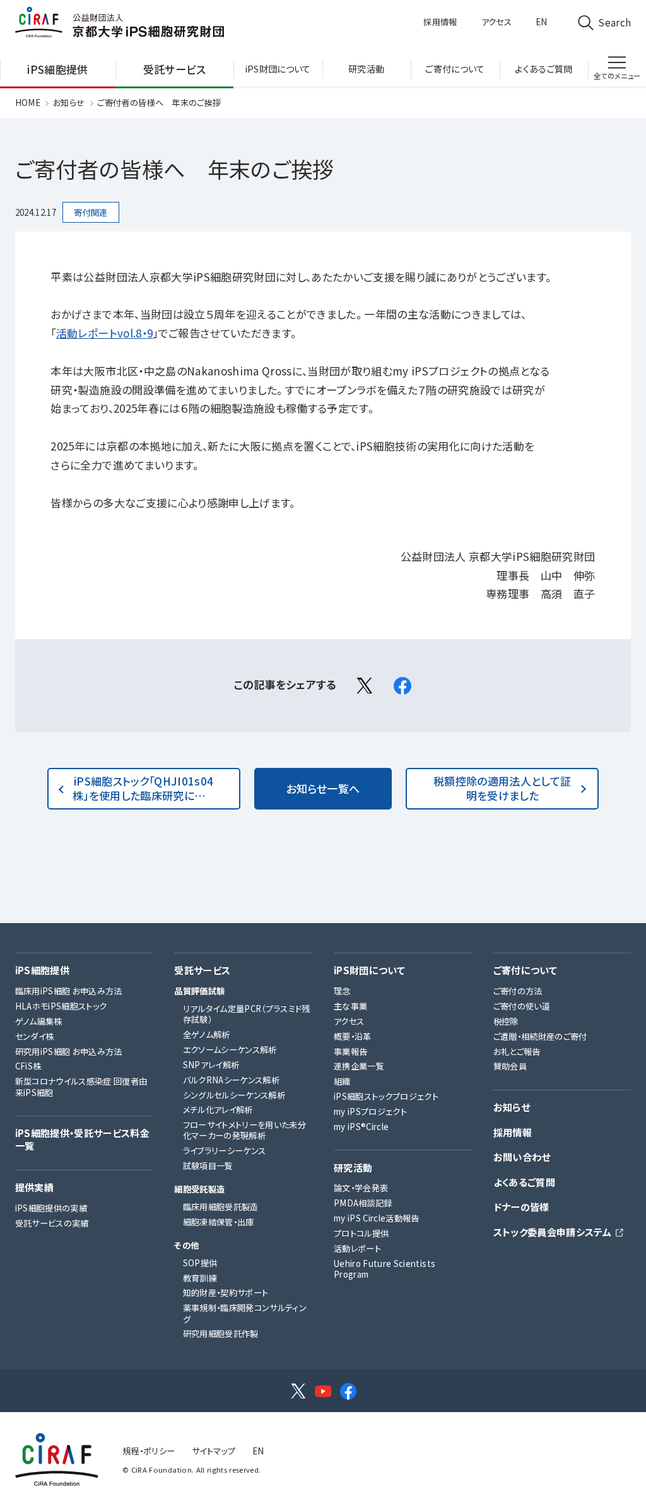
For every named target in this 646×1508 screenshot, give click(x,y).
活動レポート (357, 1248)
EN (542, 22)
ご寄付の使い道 (521, 1006)
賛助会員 (510, 1066)
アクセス (496, 22)
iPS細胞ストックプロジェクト (386, 1096)
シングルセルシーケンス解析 (234, 1095)
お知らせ (69, 103)
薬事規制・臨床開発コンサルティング (245, 1313)
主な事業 (350, 1006)
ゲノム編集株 (38, 1021)
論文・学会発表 (361, 1187)
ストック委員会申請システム (552, 1232)
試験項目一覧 (208, 1165)
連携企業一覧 (359, 1066)
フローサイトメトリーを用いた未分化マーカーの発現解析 (244, 1130)
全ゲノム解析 (206, 1034)
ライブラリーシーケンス (224, 1150)
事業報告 (350, 1051)
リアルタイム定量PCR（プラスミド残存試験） (246, 1014)
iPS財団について (369, 970)
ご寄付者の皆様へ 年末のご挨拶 (159, 103)
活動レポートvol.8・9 (104, 333)
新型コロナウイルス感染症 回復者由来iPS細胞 (81, 1086)
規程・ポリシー (148, 1451)
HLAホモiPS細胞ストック (61, 1006)
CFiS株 (28, 1066)
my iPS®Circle (361, 1126)
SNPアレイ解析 (211, 1064)
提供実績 (34, 1187)
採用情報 (440, 22)
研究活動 (353, 1168)
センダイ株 (34, 1036)
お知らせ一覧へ (323, 788)
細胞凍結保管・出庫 (218, 1221)
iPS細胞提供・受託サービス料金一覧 (82, 1139)
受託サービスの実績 (52, 1223)
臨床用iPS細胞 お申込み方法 (68, 991)
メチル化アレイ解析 (218, 1109)
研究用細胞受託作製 (221, 1333)
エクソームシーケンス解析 (230, 1049)
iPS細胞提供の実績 (51, 1208)
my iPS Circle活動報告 (377, 1218)
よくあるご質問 (524, 1182)
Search (614, 22)
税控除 (506, 1021)
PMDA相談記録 (363, 1203)
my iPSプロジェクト (370, 1111)
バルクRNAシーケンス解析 (231, 1080)
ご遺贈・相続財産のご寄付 (540, 1036)
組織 (342, 1081)
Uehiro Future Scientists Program (384, 1269)
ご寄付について (525, 970)
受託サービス (202, 970)
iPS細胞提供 (42, 970)
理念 (342, 991)
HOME (27, 103)
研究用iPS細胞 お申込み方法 (68, 1051)
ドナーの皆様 (521, 1207)
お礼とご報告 (517, 1051)
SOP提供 (200, 1263)
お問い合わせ (522, 1157)
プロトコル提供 (361, 1233)
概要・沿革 (353, 1036)
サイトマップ (213, 1451)
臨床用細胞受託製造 (221, 1206)
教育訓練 (199, 1278)
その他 (186, 1245)
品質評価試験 (199, 991)
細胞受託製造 (199, 1189)
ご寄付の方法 (518, 991)
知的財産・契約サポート (226, 1292)
